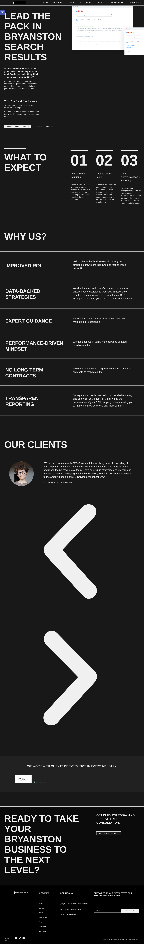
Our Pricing (135, 3)
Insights (102, 3)
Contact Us (117, 3)
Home (45, 3)
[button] (2, 12)
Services (58, 3)
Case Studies (86, 3)
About (70, 3)
